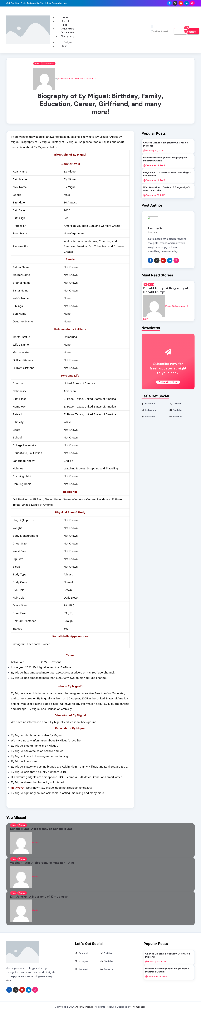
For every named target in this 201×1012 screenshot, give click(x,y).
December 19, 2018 (155, 180)
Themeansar (138, 1006)
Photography (67, 36)
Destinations (67, 32)
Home (65, 17)
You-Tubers (48, 63)
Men (37, 63)
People (150, 284)
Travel (65, 21)
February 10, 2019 (154, 150)
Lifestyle (67, 42)
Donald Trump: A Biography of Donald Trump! (165, 290)
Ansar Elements (84, 1006)
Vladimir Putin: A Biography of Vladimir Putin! (42, 862)
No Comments (88, 78)
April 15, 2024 (72, 78)
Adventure (68, 28)
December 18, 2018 (155, 165)
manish (61, 78)
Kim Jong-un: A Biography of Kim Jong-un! (39, 896)
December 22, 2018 (155, 195)
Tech (64, 46)
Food (64, 24)
